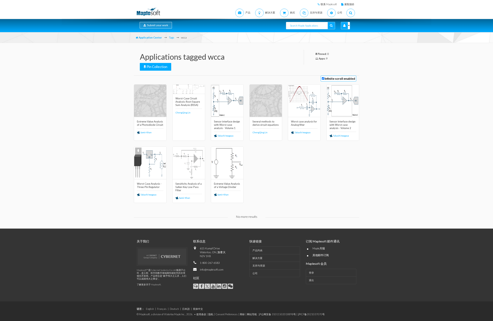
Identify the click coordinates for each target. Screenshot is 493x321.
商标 (242, 314)
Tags (171, 37)
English (150, 308)
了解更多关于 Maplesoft (149, 284)
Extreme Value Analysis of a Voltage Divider (227, 185)
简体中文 (198, 308)
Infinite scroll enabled (340, 78)
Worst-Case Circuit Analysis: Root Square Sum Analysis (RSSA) (187, 101)
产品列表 (257, 250)
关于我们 (143, 241)
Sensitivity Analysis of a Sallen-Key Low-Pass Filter (188, 187)
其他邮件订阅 (321, 255)
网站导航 (252, 314)
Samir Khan (146, 132)
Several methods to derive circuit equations (265, 123)
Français (162, 308)
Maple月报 (319, 248)
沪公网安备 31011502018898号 (277, 314)
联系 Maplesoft (329, 4)
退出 (311, 280)
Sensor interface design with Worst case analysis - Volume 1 (227, 125)
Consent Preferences (226, 314)
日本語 (186, 308)
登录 (311, 272)
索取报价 (349, 4)
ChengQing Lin (182, 112)
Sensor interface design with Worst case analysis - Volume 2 (342, 125)
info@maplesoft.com (211, 269)
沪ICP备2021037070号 (311, 314)
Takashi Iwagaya (225, 135)
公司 (254, 273)
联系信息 (199, 241)
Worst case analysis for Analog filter (304, 123)
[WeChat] (230, 286)
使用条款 (201, 314)
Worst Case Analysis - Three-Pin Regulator (149, 185)
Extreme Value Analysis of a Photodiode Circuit (150, 123)
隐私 (210, 314)
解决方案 (257, 258)
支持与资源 (258, 265)
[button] (344, 25)
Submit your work (157, 25)
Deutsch (174, 308)
